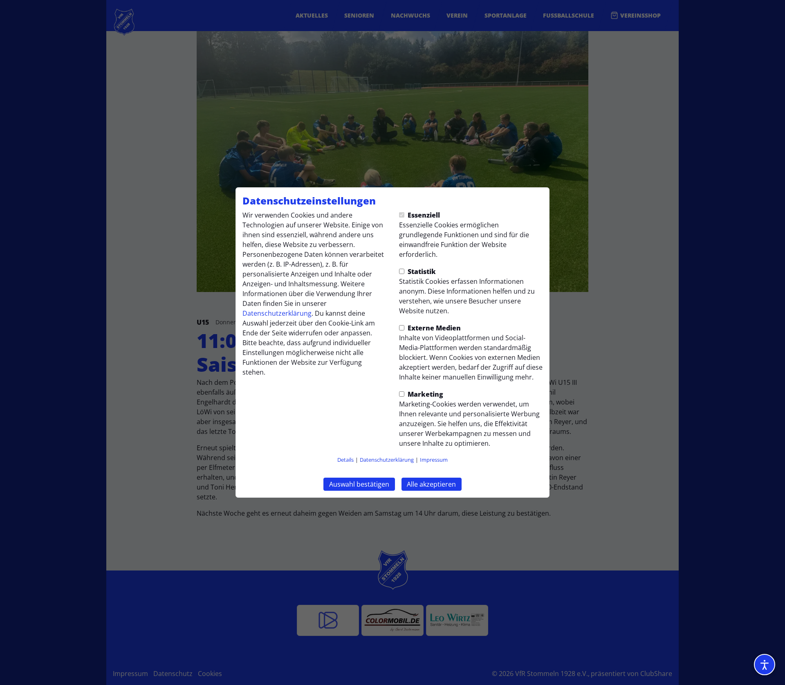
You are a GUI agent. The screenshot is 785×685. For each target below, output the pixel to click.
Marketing (424, 394)
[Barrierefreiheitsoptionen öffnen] (764, 664)
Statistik (421, 271)
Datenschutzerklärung (277, 313)
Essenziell (423, 215)
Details (345, 459)
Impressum (434, 459)
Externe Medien (433, 327)
